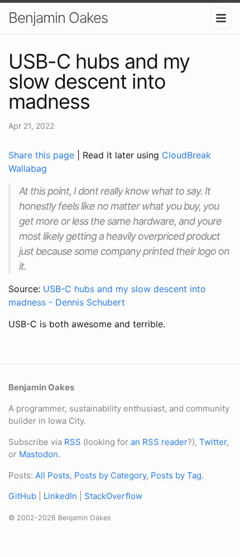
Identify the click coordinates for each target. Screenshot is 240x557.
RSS (72, 442)
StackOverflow (113, 496)
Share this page (42, 155)
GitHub (22, 496)
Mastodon (38, 454)
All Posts (52, 475)
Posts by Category (110, 475)
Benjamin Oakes (58, 17)
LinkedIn (60, 496)
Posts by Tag (176, 475)
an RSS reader (159, 442)
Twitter (213, 442)
